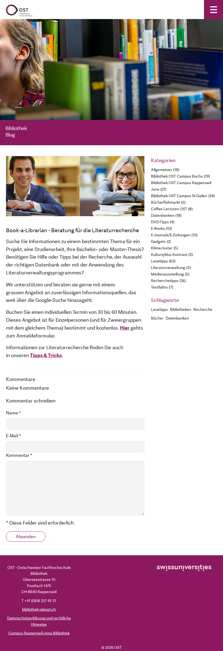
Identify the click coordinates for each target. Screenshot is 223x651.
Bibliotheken (180, 309)
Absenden (26, 537)
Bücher (157, 318)
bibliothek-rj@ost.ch (39, 609)
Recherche (202, 309)
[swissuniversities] (184, 567)
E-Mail (13, 436)
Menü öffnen (213, 9)
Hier (124, 328)
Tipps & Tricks (46, 355)
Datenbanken (177, 318)
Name (13, 413)
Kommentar (19, 455)
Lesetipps (159, 309)
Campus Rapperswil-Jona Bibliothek (39, 633)
